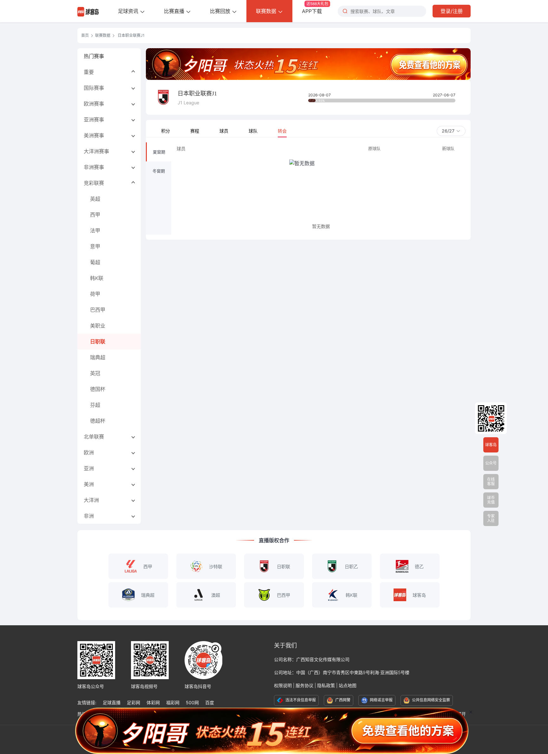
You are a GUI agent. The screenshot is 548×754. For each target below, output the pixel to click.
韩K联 (96, 278)
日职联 (97, 341)
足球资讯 (129, 11)
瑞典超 (97, 357)
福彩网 (172, 702)
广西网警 (342, 700)
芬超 (95, 405)
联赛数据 (267, 11)
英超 (95, 199)
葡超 (95, 262)
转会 (282, 130)
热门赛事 (94, 56)
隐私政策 (326, 685)
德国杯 (97, 389)
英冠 (95, 373)
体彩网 (153, 702)
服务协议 (304, 685)
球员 (223, 130)
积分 (165, 130)
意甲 (95, 246)
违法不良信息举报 (300, 700)
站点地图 (347, 685)
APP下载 (315, 7)
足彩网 (133, 702)
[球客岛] (88, 11)
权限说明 (283, 685)
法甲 (95, 230)
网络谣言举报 (381, 700)
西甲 (95, 214)
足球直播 (112, 702)
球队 (253, 130)
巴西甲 (97, 310)
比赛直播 (175, 11)
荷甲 (95, 294)
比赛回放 (221, 11)
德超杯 (97, 421)
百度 (209, 702)
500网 (192, 702)
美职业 (97, 325)
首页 (85, 35)
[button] (451, 131)
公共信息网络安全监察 (430, 700)
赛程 (194, 130)
